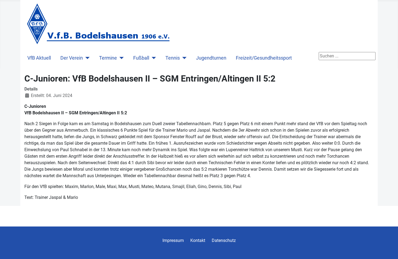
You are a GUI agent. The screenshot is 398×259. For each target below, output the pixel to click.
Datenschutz (224, 240)
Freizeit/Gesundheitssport (264, 58)
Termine (108, 58)
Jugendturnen (211, 58)
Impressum (173, 240)
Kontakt (197, 240)
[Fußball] (152, 57)
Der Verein (71, 58)
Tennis (172, 58)
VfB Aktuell (39, 58)
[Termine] (120, 57)
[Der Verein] (86, 57)
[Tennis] (183, 57)
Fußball (141, 58)
